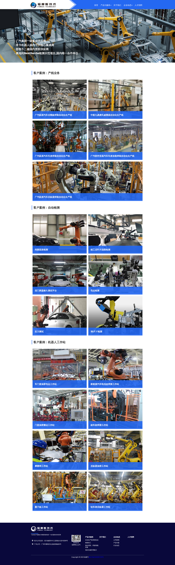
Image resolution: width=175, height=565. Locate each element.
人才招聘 (138, 5)
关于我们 (117, 5)
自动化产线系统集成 (91, 540)
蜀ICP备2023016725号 (96, 557)
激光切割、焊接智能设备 (91, 546)
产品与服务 (105, 5)
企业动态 (127, 5)
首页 (96, 5)
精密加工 (88, 543)
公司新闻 (116, 540)
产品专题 (116, 543)
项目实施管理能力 (91, 550)
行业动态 (116, 545)
